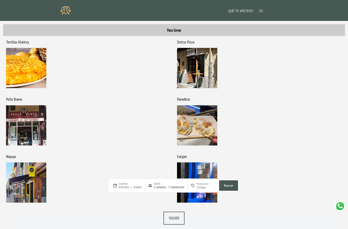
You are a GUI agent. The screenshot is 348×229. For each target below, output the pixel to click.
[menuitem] (261, 11)
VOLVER (174, 218)
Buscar (228, 185)
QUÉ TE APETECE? (241, 10)
